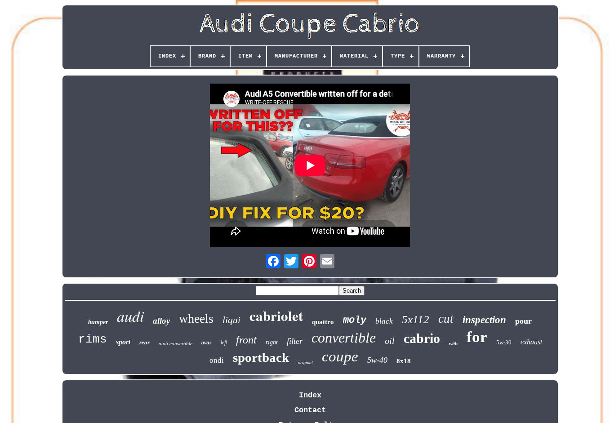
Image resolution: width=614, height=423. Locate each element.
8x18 (403, 361)
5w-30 (504, 342)
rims (92, 339)
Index (310, 395)
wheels (196, 318)
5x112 (415, 319)
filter (295, 341)
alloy (161, 320)
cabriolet (276, 315)
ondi (216, 360)
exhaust (531, 342)
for (477, 337)
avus (206, 342)
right (272, 342)
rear (144, 342)
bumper (98, 322)
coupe (340, 356)
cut (446, 318)
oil (390, 341)
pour (523, 320)
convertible (343, 337)
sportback (261, 357)
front (246, 340)
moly (354, 320)
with (453, 343)
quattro (323, 321)
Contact (310, 410)
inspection (484, 319)
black (384, 321)
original (305, 362)
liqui (231, 320)
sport (123, 342)
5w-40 (377, 360)
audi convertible (175, 343)
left (224, 342)
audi (130, 316)
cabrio (422, 338)
